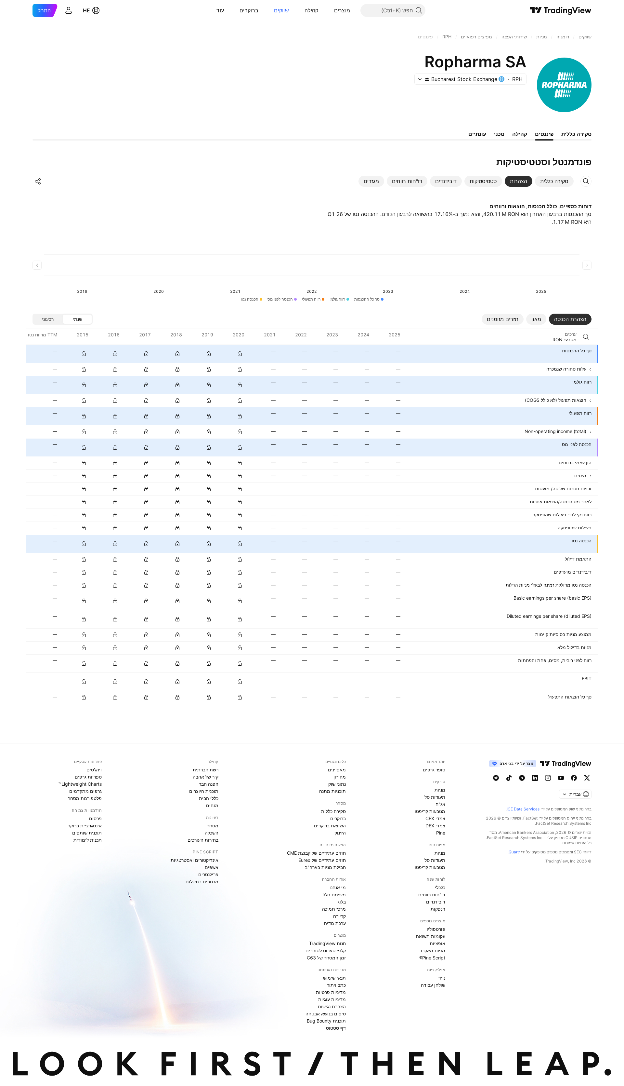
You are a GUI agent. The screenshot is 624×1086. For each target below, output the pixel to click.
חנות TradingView (327, 943)
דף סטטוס (336, 1028)
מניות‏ (440, 790)
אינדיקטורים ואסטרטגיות (194, 860)
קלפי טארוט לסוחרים (326, 950)
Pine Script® (432, 957)
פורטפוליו (436, 929)
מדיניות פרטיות (331, 992)
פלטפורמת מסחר (85, 798)
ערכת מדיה (335, 923)
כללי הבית (208, 798)
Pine (440, 832)
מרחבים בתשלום (202, 881)
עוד (220, 10)
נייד (441, 978)
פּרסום (95, 818)
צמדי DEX (435, 825)
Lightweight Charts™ (80, 784)
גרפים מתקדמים (85, 791)
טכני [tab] (499, 134)
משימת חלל (334, 894)
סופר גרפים (434, 769)
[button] (329, 10)
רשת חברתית (205, 769)
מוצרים (342, 10)
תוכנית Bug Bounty (326, 1021)
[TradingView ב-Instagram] (547, 777)
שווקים (281, 10)
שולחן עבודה (433, 985)
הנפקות (438, 909)
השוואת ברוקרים (330, 825)
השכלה (211, 832)
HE (86, 10)
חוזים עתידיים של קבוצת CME (316, 853)
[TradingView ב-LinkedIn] (535, 777)
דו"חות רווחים (431, 894)
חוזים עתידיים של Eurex (322, 860)
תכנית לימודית (87, 840)
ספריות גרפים (88, 777)
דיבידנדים (435, 901)
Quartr (514, 851)
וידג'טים (94, 769)
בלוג (342, 901)
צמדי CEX (435, 818)
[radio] (77, 319)
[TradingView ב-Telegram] (521, 777)
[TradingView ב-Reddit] (495, 777)
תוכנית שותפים (87, 832)
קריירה (339, 916)
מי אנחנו (338, 887)
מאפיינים (337, 769)
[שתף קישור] (38, 181)
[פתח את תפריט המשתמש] (68, 10)
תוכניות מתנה (332, 791)
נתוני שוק (337, 784)
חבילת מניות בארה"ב (325, 867)
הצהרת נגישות (332, 1006)
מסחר (212, 825)
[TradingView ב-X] (587, 777)
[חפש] (586, 336)
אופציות (437, 943)
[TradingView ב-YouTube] (561, 777)
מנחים (212, 805)
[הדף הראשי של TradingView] (561, 10)
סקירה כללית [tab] (576, 134)
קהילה (311, 10)
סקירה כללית (333, 811)
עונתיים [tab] (477, 134)
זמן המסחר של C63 (326, 957)
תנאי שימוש (334, 978)
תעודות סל (434, 797)
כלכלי (440, 887)
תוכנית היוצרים (203, 791)
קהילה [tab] (519, 134)
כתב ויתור (336, 985)
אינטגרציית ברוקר (85, 825)
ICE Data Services (523, 809)
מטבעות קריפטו (430, 811)
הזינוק (340, 832)
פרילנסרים (208, 874)
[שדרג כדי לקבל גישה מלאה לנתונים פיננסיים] (83, 353)
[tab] (554, 181)
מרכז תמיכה (334, 909)
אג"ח (440, 804)
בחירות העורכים (203, 840)
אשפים (211, 867)
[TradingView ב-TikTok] (509, 777)
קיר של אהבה (205, 777)
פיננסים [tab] (544, 134)
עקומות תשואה (430, 936)
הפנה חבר (208, 784)
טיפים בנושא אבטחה (326, 1013)
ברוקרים (249, 10)
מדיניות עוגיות (332, 999)
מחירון (339, 777)
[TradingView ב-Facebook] (573, 777)
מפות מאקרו (433, 950)
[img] (427, 79)
